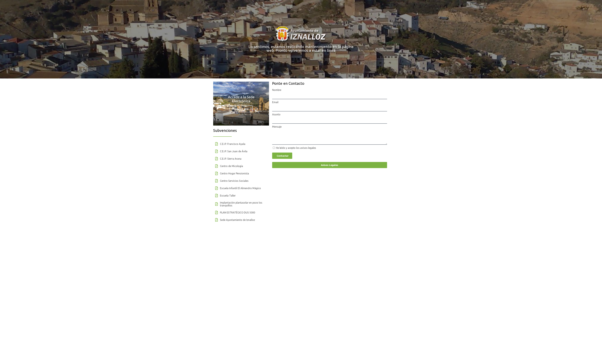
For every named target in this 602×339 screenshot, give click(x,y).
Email (275, 102)
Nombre (276, 90)
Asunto (276, 114)
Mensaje (277, 126)
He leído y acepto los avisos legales (296, 147)
